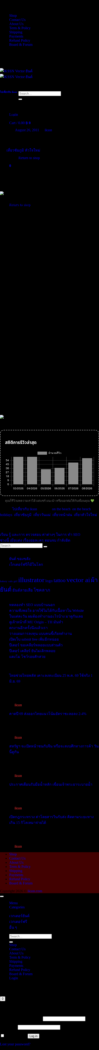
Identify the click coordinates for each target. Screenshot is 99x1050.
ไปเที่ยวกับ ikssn (8, 91)
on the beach (61, 509)
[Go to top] (2, 896)
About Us (16, 24)
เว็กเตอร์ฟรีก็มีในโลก (26, 564)
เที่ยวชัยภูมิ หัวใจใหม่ (23, 150)
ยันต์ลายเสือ (22, 590)
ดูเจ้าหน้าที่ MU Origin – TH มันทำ (36, 622)
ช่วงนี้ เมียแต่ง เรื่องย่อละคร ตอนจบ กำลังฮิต (35, 540)
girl (15, 581)
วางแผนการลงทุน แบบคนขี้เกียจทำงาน (40, 634)
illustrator (31, 579)
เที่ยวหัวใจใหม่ (85, 515)
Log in (33, 1036)
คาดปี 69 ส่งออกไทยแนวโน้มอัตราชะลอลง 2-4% (47, 714)
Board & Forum (20, 45)
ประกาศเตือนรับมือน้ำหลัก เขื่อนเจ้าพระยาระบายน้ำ (50, 784)
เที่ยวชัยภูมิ (23, 515)
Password (8, 1027)
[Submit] (20, 99)
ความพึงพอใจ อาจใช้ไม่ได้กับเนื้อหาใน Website (46, 610)
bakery (3, 581)
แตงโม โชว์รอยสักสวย (27, 657)
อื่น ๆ (13, 927)
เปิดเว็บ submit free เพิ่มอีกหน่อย (34, 639)
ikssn (48, 130)
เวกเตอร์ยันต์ (19, 916)
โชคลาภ (42, 590)
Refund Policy (19, 40)
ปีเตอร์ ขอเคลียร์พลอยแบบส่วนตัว (36, 645)
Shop (13, 16)
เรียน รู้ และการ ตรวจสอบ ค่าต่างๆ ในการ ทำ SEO (40, 535)
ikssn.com (35, 891)
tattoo (60, 580)
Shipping (15, 32)
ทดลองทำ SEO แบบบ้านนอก (32, 605)
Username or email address (21, 1019)
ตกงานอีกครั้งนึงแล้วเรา (28, 628)
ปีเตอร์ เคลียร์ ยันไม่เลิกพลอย (32, 651)
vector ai (78, 579)
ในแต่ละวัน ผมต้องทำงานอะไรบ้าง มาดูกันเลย (46, 616)
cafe (10, 581)
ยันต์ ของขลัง (19, 559)
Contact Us (17, 20)
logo (49, 581)
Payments (16, 36)
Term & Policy (20, 28)
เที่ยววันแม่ (42, 515)
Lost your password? (15, 1044)
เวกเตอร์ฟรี (18, 922)
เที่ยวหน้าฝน (62, 515)
